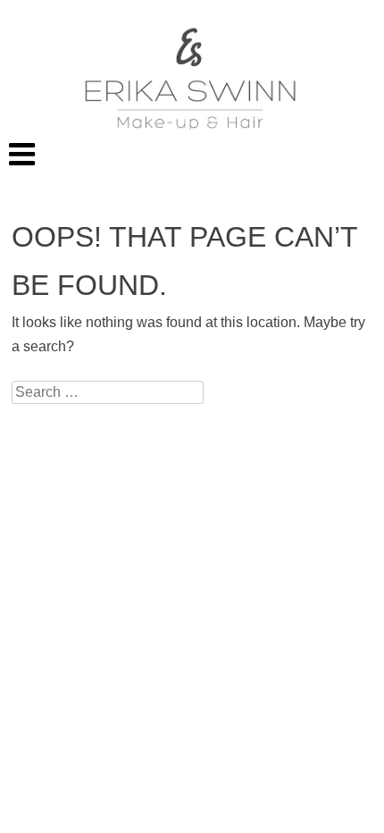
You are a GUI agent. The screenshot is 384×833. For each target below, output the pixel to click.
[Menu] (192, 154)
